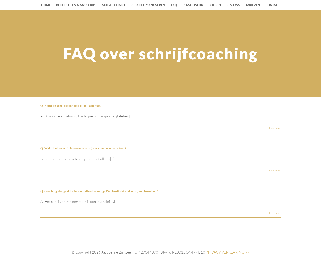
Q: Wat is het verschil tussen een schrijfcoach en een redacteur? (83, 148)
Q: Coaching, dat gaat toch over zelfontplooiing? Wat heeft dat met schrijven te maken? (99, 191)
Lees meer (275, 128)
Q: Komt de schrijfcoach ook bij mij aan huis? (71, 105)
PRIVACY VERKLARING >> (227, 252)
